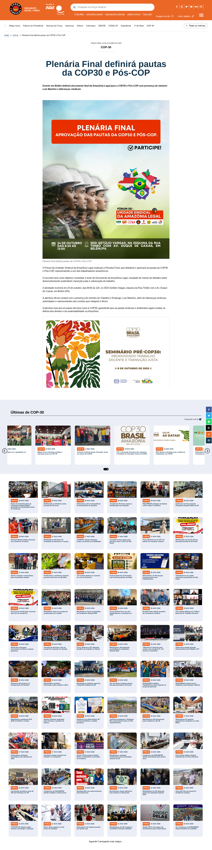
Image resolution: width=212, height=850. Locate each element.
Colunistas (90, 26)
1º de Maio (79, 14)
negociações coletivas (115, 14)
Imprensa (69, 26)
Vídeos (80, 26)
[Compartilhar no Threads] (209, 428)
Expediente (126, 26)
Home (6, 35)
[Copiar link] (209, 434)
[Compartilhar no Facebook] (209, 409)
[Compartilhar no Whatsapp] (209, 422)
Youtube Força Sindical (191, 6)
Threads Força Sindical (181, 6)
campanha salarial (94, 14)
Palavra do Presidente (33, 26)
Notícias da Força (54, 26)
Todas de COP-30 (191, 419)
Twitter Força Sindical (186, 6)
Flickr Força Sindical (196, 6)
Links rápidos (184, 16)
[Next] (207, 450)
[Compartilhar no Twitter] (209, 416)
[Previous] (4, 450)
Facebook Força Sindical (177, 6)
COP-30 (150, 26)
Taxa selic (147, 14)
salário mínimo (134, 14)
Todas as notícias (195, 25)
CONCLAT (113, 26)
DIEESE (102, 26)
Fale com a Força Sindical (201, 6)
